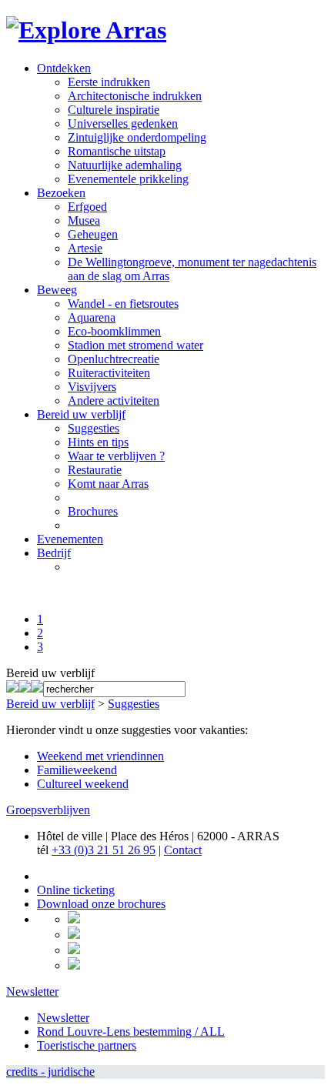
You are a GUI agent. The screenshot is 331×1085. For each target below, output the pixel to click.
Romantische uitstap (117, 151)
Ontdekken (64, 68)
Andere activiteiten (113, 400)
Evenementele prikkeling (128, 178)
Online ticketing (76, 889)
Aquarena (91, 317)
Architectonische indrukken (135, 95)
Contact (183, 849)
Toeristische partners (86, 1045)
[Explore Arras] (86, 30)
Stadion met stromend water (135, 345)
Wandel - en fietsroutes (123, 303)
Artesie (85, 248)
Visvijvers (92, 386)
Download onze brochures (101, 903)
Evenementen (70, 539)
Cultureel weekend (83, 783)
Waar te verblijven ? (116, 455)
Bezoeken (61, 192)
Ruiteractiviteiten (109, 372)
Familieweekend (77, 769)
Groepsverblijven (48, 809)
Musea (84, 220)
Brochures (93, 511)
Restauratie (95, 469)
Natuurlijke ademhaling (125, 165)
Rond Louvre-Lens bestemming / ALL (131, 1031)
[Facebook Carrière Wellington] (24, 688)
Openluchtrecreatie (113, 359)
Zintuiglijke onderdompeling (137, 137)
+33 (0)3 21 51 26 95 (103, 849)
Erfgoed (87, 206)
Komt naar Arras (108, 483)
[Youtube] (37, 688)
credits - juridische (50, 1071)
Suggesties (93, 428)
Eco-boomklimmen (114, 331)
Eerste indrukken (109, 81)
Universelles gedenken (123, 123)
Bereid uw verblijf (81, 414)
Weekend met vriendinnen (100, 756)
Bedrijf (54, 552)
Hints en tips (98, 442)
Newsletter (32, 991)
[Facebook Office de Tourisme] (12, 688)
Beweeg (57, 289)
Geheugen (93, 234)
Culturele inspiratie (113, 109)
